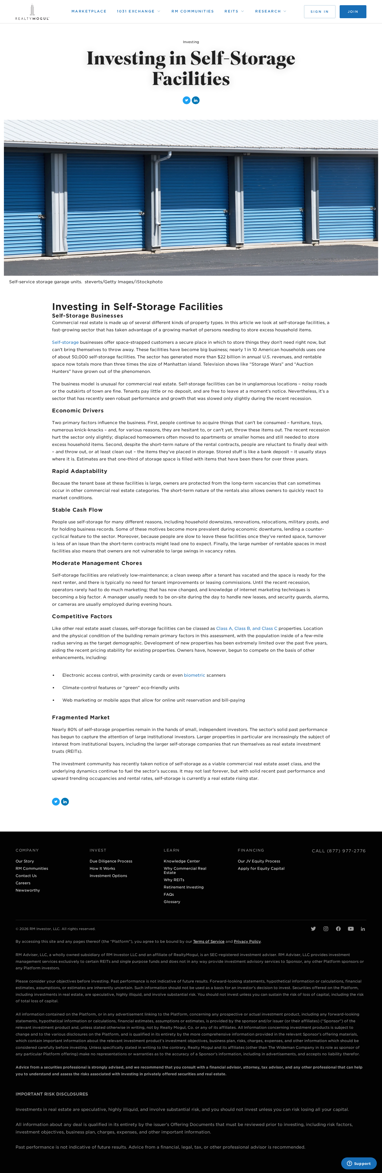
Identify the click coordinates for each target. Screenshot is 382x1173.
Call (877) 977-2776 (339, 850)
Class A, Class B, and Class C (246, 628)
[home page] (32, 11)
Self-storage (65, 342)
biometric (194, 675)
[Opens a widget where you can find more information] (359, 1163)
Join (353, 12)
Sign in (320, 12)
